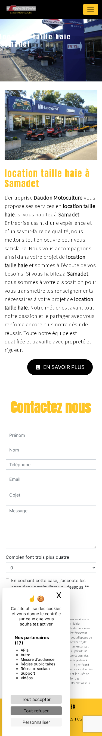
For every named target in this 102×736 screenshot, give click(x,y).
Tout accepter (36, 699)
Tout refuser (36, 710)
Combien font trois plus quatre (37, 557)
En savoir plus (63, 367)
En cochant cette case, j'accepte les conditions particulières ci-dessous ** (50, 584)
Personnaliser (36, 722)
